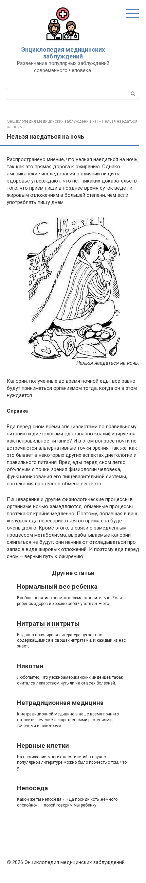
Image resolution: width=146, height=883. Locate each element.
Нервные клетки (43, 745)
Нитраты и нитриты (48, 623)
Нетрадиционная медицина (60, 703)
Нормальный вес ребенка (57, 586)
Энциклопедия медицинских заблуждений (63, 53)
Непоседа (32, 788)
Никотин (30, 666)
